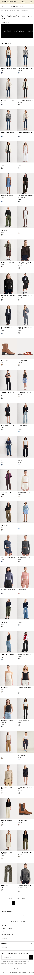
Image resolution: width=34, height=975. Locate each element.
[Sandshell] (2, 858)
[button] (32, 6)
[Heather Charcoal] (19, 333)
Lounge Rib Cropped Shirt (25, 492)
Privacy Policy (16, 963)
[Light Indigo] (19, 431)
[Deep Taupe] (2, 530)
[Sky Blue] (19, 528)
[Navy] (2, 561)
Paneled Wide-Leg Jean (24, 621)
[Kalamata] (19, 856)
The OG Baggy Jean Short (8, 425)
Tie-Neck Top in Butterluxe (8, 589)
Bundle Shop (13, 915)
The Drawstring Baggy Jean (7, 328)
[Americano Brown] (19, 268)
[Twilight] (19, 658)
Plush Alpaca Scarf (6, 885)
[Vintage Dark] (19, 73)
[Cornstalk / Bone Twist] (2, 793)
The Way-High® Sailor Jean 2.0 (25, 426)
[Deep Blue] (2, 73)
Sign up (3, 931)
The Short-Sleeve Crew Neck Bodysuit (24, 754)
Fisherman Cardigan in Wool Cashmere (24, 263)
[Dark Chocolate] (2, 266)
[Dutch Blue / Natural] (19, 397)
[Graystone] (2, 593)
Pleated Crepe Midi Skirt (8, 262)
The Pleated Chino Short (25, 392)
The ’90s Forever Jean (24, 720)
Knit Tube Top (4, 687)
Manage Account (7, 929)
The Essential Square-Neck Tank (7, 721)
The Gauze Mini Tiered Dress (7, 196)
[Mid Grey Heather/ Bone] (2, 890)
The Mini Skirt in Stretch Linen (25, 788)
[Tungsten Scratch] (19, 625)
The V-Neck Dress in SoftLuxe (6, 853)
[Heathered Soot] (19, 561)
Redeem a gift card (7, 934)
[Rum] (19, 825)
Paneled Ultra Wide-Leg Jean (7, 654)
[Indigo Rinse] (2, 104)
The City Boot (5, 360)
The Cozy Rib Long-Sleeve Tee (8, 788)
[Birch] (2, 692)
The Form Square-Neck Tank (24, 688)
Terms (24, 963)
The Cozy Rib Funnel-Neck (8, 295)
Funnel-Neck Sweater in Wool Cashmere (24, 886)
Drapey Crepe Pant (6, 492)
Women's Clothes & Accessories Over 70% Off (16, 10)
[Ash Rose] (19, 593)
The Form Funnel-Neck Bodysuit (24, 459)
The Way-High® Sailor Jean (8, 68)
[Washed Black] (19, 104)
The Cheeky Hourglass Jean (7, 459)
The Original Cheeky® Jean (25, 68)
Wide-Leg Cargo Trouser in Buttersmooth (25, 196)
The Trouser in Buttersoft (5, 229)
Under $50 (22, 915)
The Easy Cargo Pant (24, 164)
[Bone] (19, 233)
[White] (19, 168)
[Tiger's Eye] (2, 758)
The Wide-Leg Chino (6, 820)
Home (2, 10)
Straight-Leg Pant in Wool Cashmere (25, 328)
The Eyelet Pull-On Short (25, 229)
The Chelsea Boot (23, 820)
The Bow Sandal (22, 360)
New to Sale (4, 915)
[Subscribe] (31, 957)
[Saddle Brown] (2, 365)
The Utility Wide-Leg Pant (25, 852)
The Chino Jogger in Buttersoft (6, 621)
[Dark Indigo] (2, 333)
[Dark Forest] (2, 235)
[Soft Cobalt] (2, 201)
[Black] (19, 201)
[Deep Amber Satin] (19, 365)
